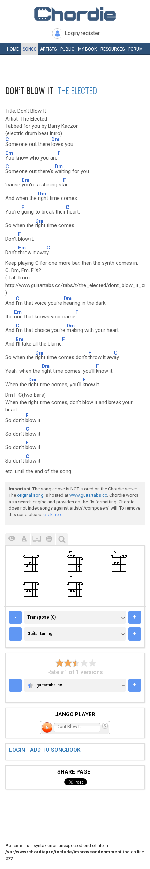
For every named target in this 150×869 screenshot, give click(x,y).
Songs (29, 49)
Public (67, 49)
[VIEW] (11, 539)
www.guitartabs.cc (88, 495)
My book (87, 49)
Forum (135, 49)
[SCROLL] (36, 539)
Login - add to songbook (44, 750)
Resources (112, 49)
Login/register (82, 33)
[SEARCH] (61, 539)
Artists (48, 49)
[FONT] (24, 539)
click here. (53, 514)
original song (30, 495)
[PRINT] (49, 539)
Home (13, 49)
